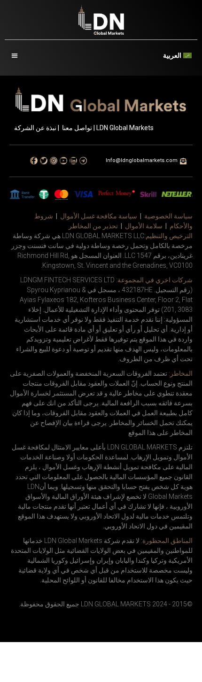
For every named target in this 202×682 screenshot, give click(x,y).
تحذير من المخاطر (93, 226)
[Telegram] (83, 160)
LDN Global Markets (125, 128)
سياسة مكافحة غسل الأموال (98, 216)
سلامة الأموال (144, 226)
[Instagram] (53, 160)
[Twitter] (43, 160)
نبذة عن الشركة (35, 128)
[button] (14, 55)
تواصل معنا (77, 128)
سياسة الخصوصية (168, 216)
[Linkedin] (73, 160)
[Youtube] (63, 160)
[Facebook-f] (34, 160)
